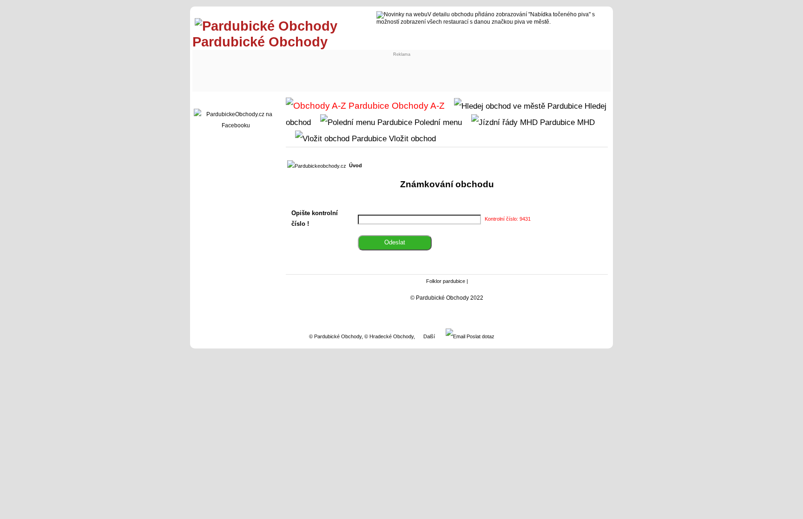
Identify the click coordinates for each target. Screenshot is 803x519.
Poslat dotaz (479, 336)
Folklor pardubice (445, 281)
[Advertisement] (272, 68)
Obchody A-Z (417, 106)
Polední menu (437, 122)
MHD (585, 122)
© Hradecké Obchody (389, 336)
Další (429, 336)
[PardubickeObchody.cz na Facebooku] (235, 125)
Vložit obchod (411, 138)
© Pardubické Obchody (335, 336)
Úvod (355, 165)
